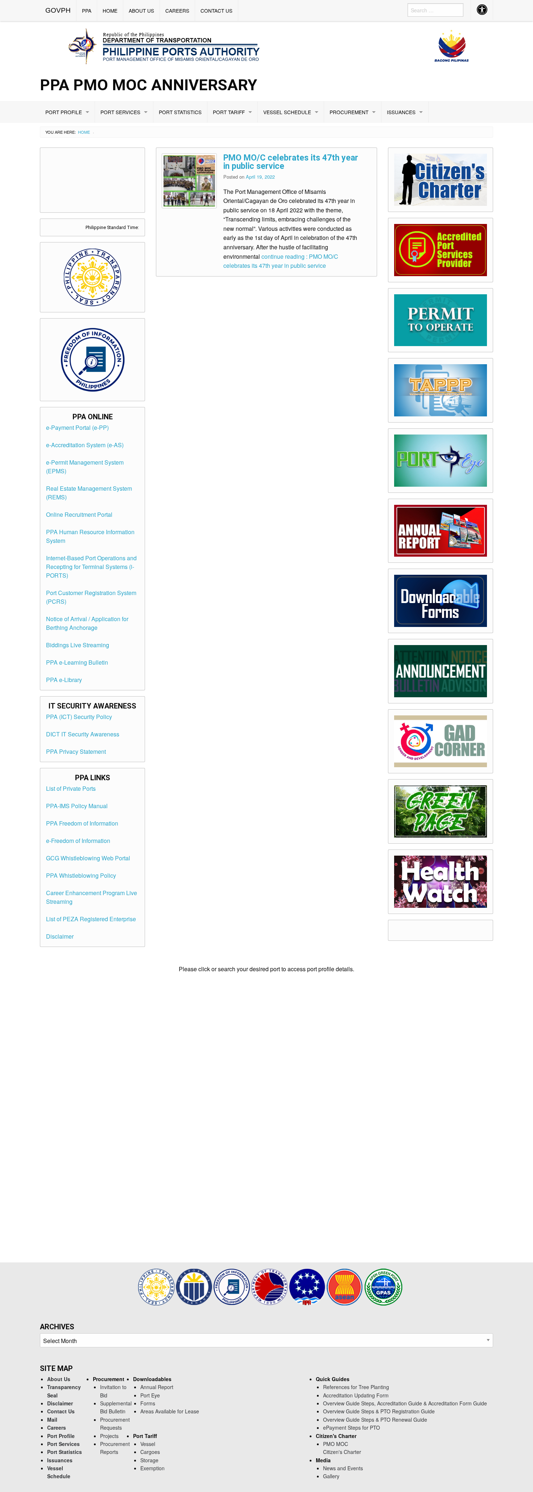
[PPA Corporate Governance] (195, 1286)
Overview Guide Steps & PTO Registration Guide (379, 1411)
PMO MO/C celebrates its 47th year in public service (290, 162)
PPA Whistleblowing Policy (81, 875)
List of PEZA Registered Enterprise (91, 919)
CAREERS (177, 10)
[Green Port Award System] (383, 1286)
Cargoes (150, 1451)
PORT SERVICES (120, 112)
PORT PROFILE (63, 112)
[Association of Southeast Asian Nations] (345, 1286)
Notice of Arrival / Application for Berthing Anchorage (87, 623)
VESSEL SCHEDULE (287, 112)
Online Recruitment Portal (79, 514)
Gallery (331, 1476)
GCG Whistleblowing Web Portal (88, 858)
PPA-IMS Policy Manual (77, 806)
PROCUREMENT (349, 112)
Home (84, 132)
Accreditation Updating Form (356, 1395)
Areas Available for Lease (169, 1411)
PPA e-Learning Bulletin (77, 662)
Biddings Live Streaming (77, 645)
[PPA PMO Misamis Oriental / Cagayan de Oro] (266, 45)
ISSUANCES (401, 112)
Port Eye (150, 1395)
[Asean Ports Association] (308, 1286)
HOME (110, 10)
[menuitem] (58, 10)
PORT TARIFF (229, 112)
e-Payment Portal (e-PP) (77, 427)
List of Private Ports (71, 788)
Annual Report (156, 1387)
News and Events (343, 1468)
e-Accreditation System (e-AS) (85, 445)
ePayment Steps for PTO (351, 1427)
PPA (86, 10)
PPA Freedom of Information (82, 823)
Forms (147, 1403)
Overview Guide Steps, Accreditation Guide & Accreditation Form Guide (405, 1403)
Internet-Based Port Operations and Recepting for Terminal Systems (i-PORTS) (91, 566)
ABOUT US (141, 10)
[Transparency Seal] (157, 1286)
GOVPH (58, 10)
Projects (109, 1435)
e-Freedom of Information (78, 840)
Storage (149, 1460)
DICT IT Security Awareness (82, 734)
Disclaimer (60, 936)
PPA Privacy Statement (76, 751)
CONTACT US (216, 10)
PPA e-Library (64, 680)
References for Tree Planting (356, 1387)
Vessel (147, 1443)
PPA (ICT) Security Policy (79, 716)
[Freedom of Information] (232, 1286)
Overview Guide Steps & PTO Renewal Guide (375, 1419)
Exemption (152, 1468)
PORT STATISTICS (180, 112)
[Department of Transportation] (270, 1286)
